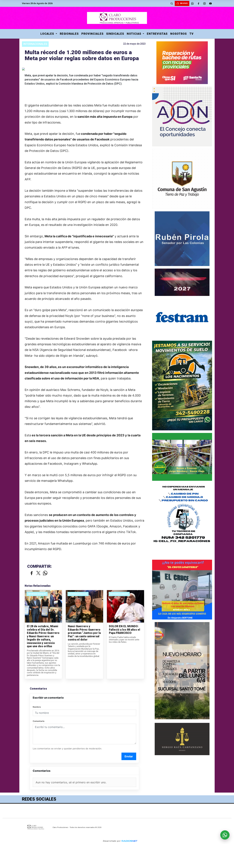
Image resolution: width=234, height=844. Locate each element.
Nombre (37, 707)
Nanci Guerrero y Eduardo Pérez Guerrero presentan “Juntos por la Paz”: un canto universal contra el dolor (84, 633)
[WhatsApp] (192, 3)
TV (191, 33)
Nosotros (178, 33)
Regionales (69, 33)
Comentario (38, 721)
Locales (47, 33)
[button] (172, 3)
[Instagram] (204, 3)
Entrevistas (157, 33)
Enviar (129, 756)
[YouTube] (210, 3)
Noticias (134, 33)
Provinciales (92, 33)
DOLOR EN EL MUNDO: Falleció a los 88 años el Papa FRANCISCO (124, 630)
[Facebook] (198, 3)
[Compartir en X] (38, 573)
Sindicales (115, 33)
